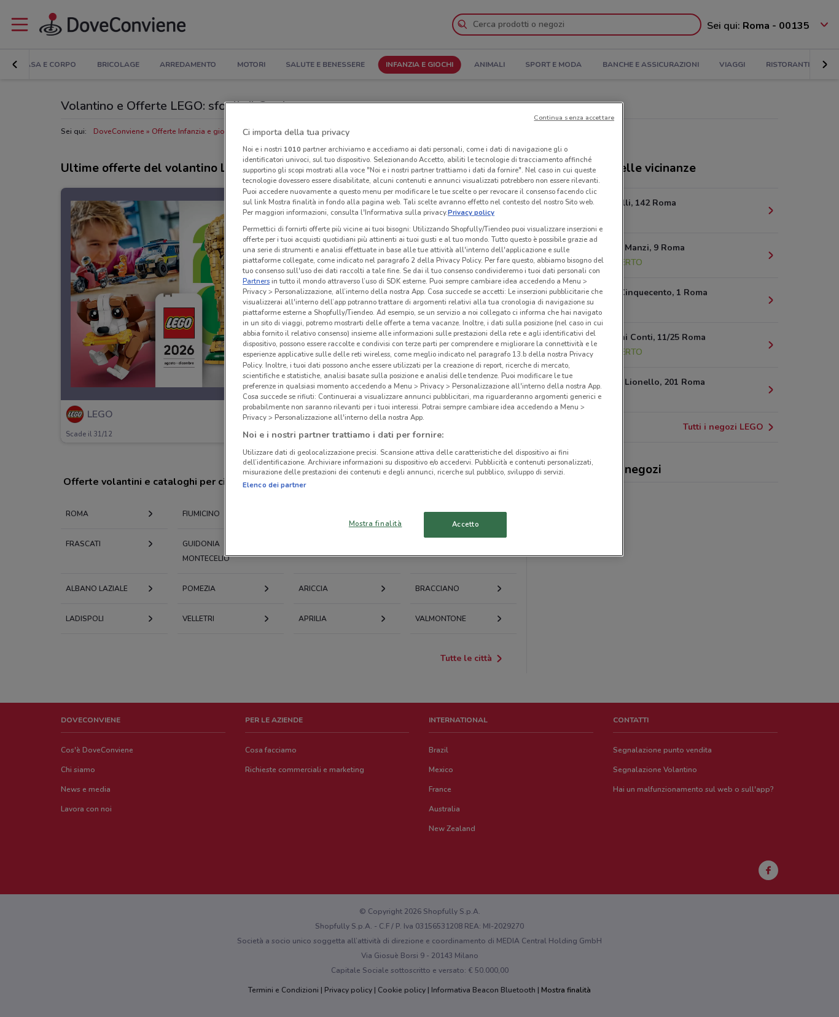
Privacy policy (471, 212)
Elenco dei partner (274, 485)
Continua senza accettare (574, 117)
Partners (256, 281)
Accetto (465, 524)
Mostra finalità (375, 523)
